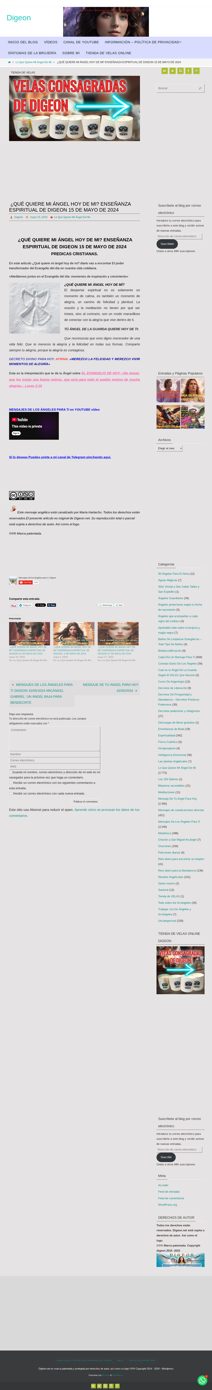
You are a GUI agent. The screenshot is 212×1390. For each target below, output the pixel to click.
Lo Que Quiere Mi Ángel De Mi (34, 62)
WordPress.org (167, 1204)
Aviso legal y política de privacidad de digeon (84, 1361)
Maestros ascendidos (171, 785)
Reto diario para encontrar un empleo (181, 859)
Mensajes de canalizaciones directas (181, 810)
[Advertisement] (74, 172)
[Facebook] (188, 71)
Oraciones (164, 846)
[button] (202, 1380)
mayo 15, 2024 (39, 217)
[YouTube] (164, 71)
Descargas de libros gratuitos (176, 722)
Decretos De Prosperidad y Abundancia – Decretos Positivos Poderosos (178, 699)
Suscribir (166, 1157)
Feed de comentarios (171, 1198)
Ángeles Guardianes (170, 598)
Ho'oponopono (167, 748)
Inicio (120, 1361)
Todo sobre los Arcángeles (174, 902)
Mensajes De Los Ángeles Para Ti (179, 821)
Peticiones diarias (169, 852)
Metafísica (164, 833)
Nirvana (105, 1375)
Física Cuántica (168, 741)
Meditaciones (166, 792)
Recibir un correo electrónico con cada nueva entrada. (49, 793)
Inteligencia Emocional (172, 755)
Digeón (18, 217)
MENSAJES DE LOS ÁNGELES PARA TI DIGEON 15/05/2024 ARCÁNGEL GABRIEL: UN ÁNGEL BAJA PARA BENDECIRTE (41, 693)
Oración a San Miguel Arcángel (177, 839)
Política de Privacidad (142, 1361)
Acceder (163, 1185)
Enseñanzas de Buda (171, 729)
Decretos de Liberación (172, 688)
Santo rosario (166, 883)
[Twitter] (172, 71)
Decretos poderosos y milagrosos (179, 711)
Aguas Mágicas (167, 580)
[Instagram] (180, 71)
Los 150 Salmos (168, 779)
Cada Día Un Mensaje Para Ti (176, 657)
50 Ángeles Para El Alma (173, 573)
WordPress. (118, 1375)
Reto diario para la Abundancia (177, 870)
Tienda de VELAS (169, 896)
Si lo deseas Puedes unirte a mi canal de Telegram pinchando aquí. (60, 457)
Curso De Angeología (171, 681)
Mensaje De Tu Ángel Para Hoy (177, 798)
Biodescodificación (169, 650)
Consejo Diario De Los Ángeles (177, 663)
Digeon (19, 17)
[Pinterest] (196, 71)
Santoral (163, 889)
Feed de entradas (169, 1191)
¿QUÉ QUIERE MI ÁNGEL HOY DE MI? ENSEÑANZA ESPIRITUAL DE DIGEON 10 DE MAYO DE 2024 (28, 650)
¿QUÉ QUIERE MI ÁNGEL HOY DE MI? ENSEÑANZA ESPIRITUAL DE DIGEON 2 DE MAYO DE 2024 (72, 650)
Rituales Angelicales (170, 877)
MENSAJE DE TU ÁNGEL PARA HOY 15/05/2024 (111, 687)
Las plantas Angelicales (172, 761)
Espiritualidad (166, 735)
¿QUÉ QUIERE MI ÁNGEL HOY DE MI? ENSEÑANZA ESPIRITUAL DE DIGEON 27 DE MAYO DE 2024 (116, 650)
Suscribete (167, 243)
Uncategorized (167, 920)
